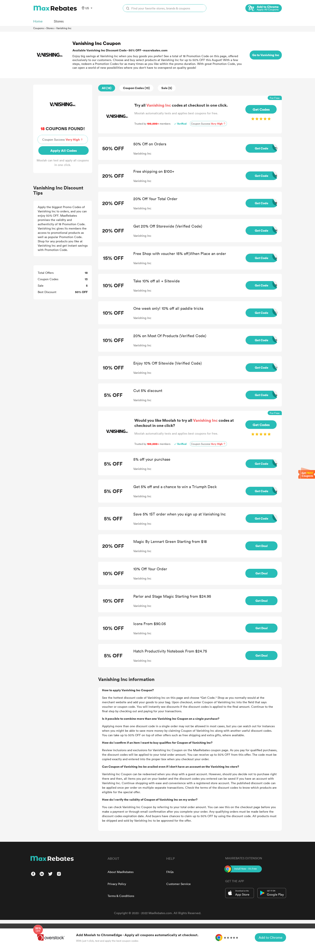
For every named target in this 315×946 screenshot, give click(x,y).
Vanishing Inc (63, 28)
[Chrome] (263, 8)
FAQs (170, 872)
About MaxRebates (121, 872)
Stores (50, 28)
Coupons (38, 28)
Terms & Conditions (121, 896)
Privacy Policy (117, 884)
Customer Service (178, 884)
